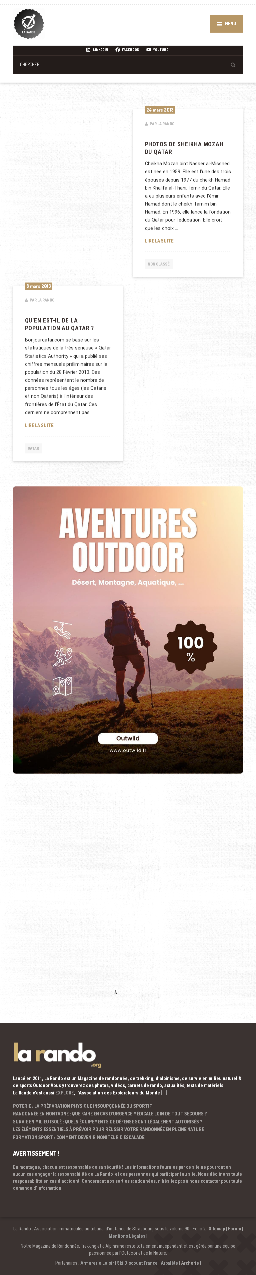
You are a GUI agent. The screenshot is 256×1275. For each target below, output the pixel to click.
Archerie (190, 1263)
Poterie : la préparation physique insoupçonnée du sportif (82, 1106)
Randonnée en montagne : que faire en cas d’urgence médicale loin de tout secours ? (110, 1113)
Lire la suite (188, 241)
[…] (164, 1092)
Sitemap (217, 1228)
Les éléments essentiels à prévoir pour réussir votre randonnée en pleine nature (108, 1129)
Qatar (33, 448)
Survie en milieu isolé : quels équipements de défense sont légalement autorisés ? (107, 1121)
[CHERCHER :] (128, 64)
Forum (234, 1228)
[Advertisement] (63, 894)
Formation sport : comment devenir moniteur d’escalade (78, 1137)
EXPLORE (64, 1092)
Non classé (159, 264)
